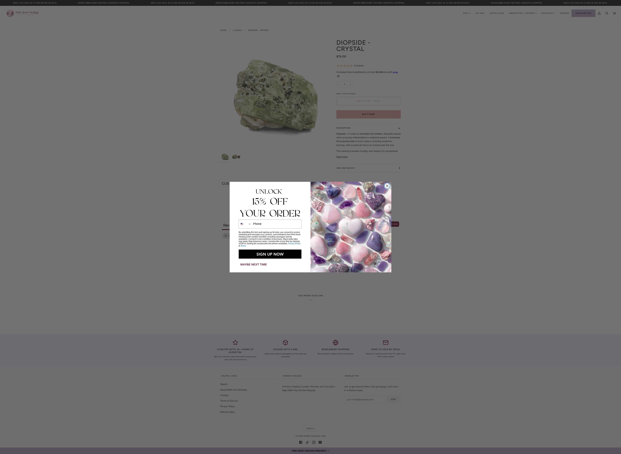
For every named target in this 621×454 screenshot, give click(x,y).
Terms (243, 246)
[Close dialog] (387, 186)
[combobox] (245, 224)
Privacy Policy (294, 243)
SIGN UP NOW (270, 254)
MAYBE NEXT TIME (253, 264)
